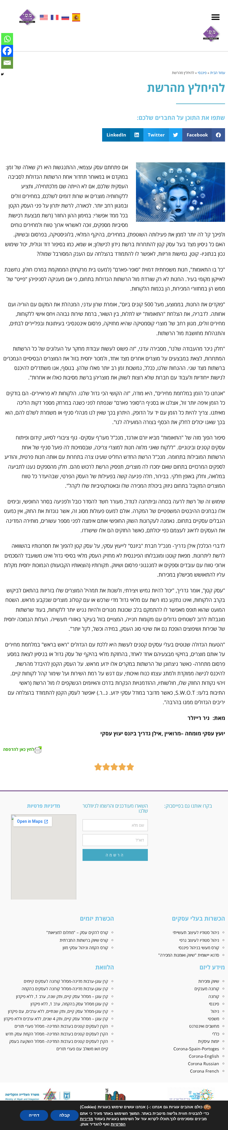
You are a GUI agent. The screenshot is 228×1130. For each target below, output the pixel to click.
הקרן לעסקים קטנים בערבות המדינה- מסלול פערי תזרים (61, 1026)
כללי (215, 1034)
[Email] (7, 63)
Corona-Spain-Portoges (196, 1048)
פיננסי (202, 72)
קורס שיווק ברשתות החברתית (84, 940)
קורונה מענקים (206, 988)
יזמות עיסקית (208, 1041)
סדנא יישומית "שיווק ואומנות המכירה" (188, 955)
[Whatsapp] (7, 39)
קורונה (213, 996)
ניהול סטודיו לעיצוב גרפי (199, 940)
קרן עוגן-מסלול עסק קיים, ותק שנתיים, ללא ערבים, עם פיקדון (58, 1011)
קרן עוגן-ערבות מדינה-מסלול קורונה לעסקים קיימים (66, 981)
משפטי (213, 1018)
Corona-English (204, 1056)
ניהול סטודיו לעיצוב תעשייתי (196, 932)
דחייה (34, 1115)
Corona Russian (203, 1063)
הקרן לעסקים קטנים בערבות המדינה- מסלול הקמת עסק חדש (57, 1034)
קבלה (64, 1115)
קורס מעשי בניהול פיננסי (198, 947)
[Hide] (2, 74)
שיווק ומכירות (208, 981)
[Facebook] (7, 51)
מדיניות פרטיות (43, 805)
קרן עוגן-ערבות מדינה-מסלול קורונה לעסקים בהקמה (65, 988)
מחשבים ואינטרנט (204, 1026)
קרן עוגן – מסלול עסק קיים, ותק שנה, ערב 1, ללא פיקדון (62, 996)
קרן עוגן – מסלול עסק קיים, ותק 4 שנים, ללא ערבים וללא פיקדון (56, 1018)
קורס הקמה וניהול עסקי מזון (85, 947)
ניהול (215, 1011)
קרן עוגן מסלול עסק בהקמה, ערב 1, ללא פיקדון (69, 1004)
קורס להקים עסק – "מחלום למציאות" (77, 932)
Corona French (204, 1071)
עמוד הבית (217, 72)
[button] (215, 17)
